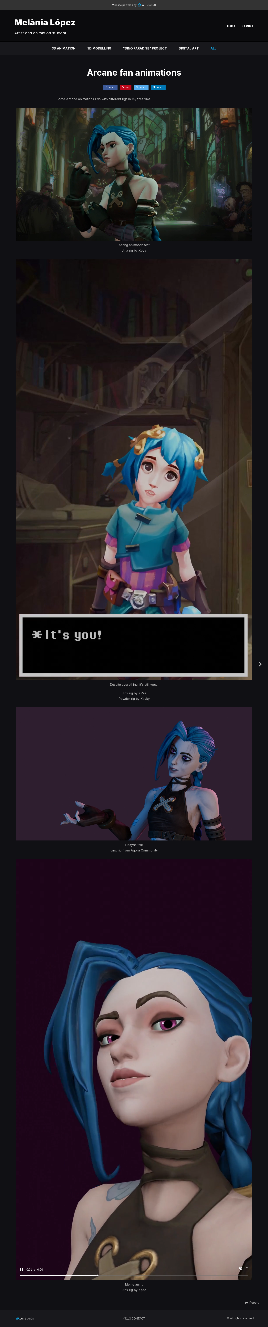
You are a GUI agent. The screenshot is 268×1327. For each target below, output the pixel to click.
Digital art (189, 48)
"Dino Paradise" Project (145, 48)
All (213, 48)
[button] (251, 1303)
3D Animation (64, 48)
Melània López (45, 22)
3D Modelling (99, 48)
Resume (248, 25)
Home (231, 25)
